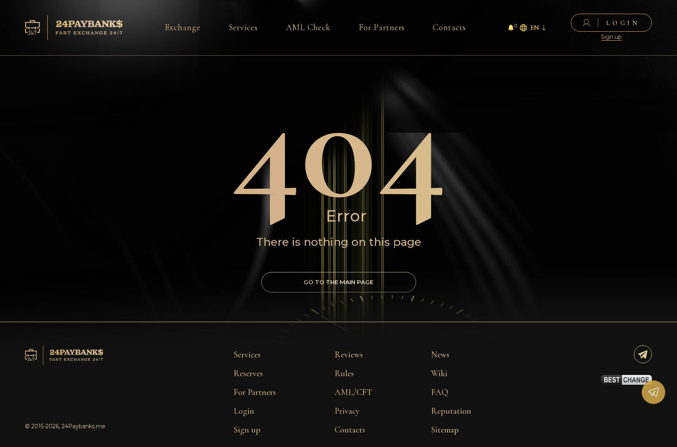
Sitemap (445, 430)
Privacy (347, 411)
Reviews (349, 355)
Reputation (451, 411)
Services (243, 27)
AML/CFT (353, 392)
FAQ (439, 392)
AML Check (308, 27)
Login (244, 411)
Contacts (449, 27)
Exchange (183, 27)
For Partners (382, 27)
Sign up (611, 37)
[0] (511, 29)
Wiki (439, 373)
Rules (344, 373)
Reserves (248, 373)
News (440, 355)
